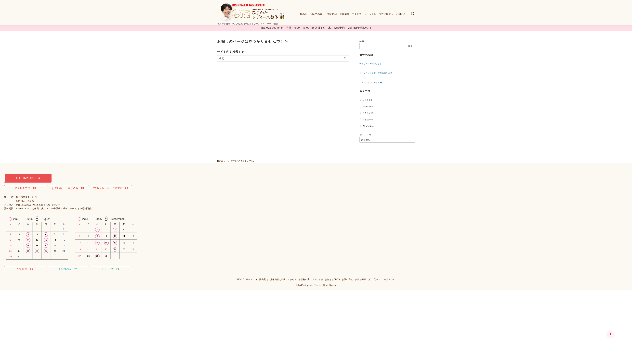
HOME (304, 13)
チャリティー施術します (370, 63)
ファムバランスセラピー (370, 82)
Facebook (66, 269)
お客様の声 (368, 119)
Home (220, 160)
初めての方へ (317, 13)
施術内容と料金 (278, 279)
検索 (361, 41)
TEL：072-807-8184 (28, 178)
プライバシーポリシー (384, 279)
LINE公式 (109, 269)
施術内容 (332, 13)
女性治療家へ (386, 13)
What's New (368, 125)
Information (368, 106)
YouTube (23, 269)
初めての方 (251, 279)
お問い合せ (402, 13)
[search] (345, 58)
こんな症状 (368, 112)
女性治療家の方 (362, 279)
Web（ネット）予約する (109, 188)
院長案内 (344, 13)
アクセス (357, 13)
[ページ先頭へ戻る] (610, 334)
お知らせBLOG (332, 279)
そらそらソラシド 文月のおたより (375, 72)
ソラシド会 (370, 13)
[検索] (413, 14)
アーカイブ (365, 134)
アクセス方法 (23, 188)
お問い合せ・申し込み (66, 188)
